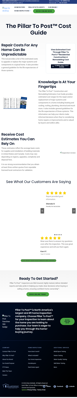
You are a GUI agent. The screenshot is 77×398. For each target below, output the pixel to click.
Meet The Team (7, 371)
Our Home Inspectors (34, 359)
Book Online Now (44, 11)
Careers (4, 375)
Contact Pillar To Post (9, 351)
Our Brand (52, 7)
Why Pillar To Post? (8, 355)
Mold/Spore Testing (60, 351)
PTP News (5, 367)
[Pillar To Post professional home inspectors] (7, 9)
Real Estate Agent (33, 367)
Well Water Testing (59, 363)
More (55, 367)
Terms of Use (41, 390)
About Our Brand (7, 359)
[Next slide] (74, 211)
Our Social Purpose (8, 363)
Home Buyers (19, 7)
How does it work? (34, 351)
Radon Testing (58, 355)
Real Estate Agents (36, 7)
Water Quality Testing (60, 359)
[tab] (54, 234)
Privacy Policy (29, 390)
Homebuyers (32, 363)
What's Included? (33, 355)
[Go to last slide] (42, 211)
